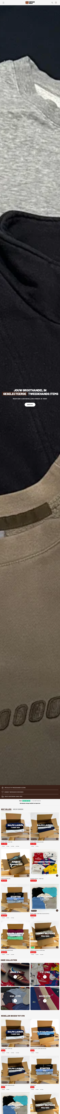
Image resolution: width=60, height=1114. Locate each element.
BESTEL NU (30, 404)
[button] (3, 2)
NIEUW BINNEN (18, 809)
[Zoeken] (52, 2)
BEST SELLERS (6, 809)
